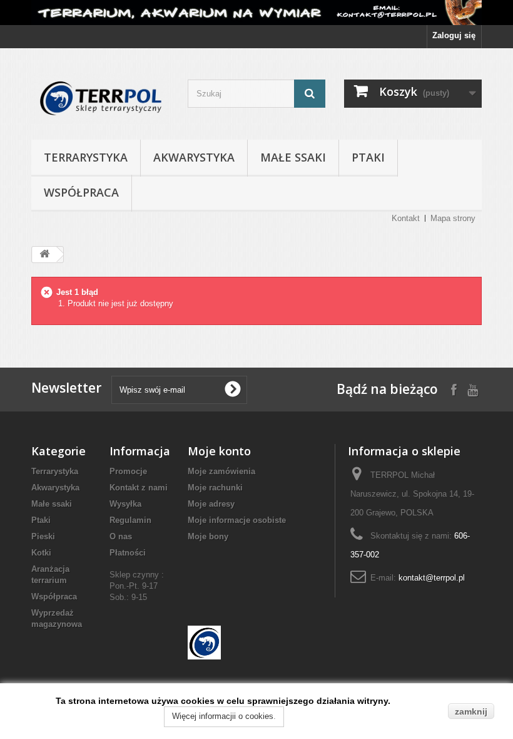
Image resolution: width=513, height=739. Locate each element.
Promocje (128, 471)
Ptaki (368, 157)
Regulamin (130, 520)
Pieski (43, 536)
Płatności (127, 552)
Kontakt (406, 218)
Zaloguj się (453, 35)
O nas (120, 536)
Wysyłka (125, 504)
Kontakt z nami (138, 487)
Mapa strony (452, 218)
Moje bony (208, 536)
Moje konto (219, 450)
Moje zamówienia (221, 471)
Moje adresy (211, 504)
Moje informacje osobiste (237, 520)
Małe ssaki (293, 157)
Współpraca (81, 192)
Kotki (41, 552)
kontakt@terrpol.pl (432, 577)
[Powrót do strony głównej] (44, 254)
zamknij (471, 711)
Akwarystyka (194, 157)
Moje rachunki (215, 487)
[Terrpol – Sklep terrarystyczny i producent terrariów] (100, 98)
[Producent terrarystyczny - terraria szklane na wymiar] (256, 12)
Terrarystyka (86, 157)
